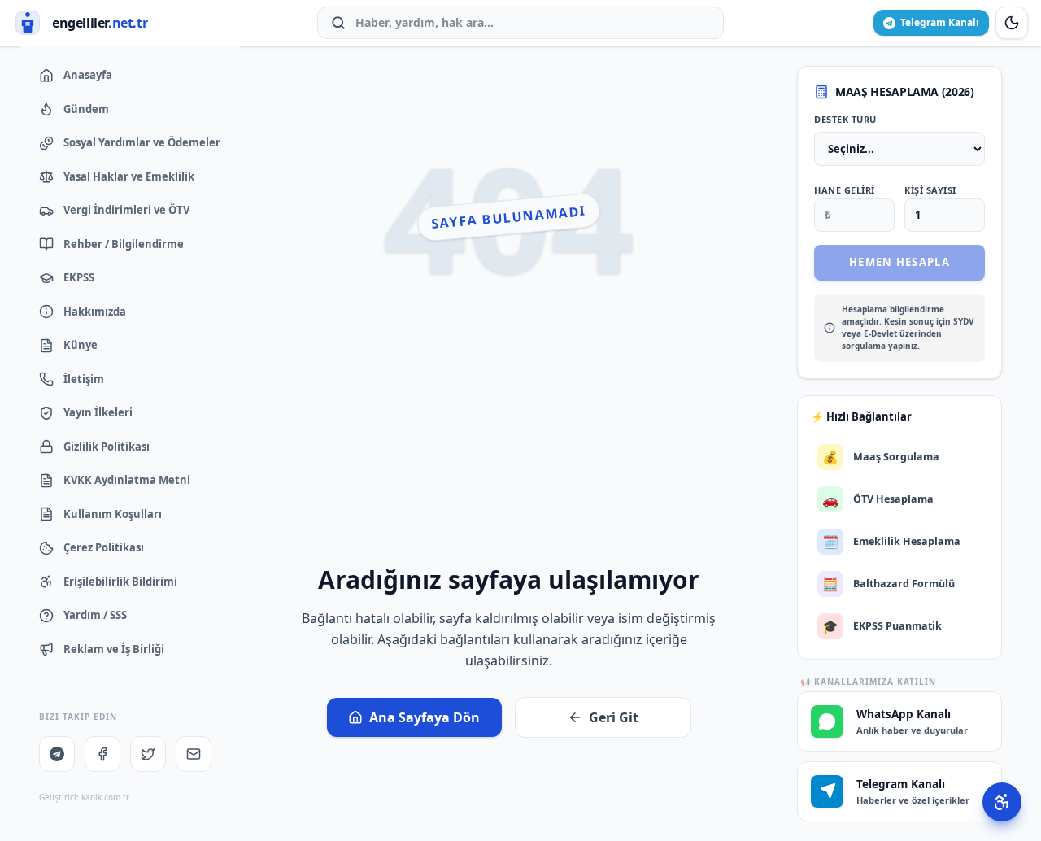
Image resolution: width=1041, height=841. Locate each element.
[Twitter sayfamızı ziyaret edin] (148, 754)
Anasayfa (87, 75)
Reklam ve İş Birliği (113, 649)
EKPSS (78, 277)
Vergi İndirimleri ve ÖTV (126, 210)
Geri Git (613, 717)
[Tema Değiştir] (1011, 23)
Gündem (86, 109)
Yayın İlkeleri (98, 412)
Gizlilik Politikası (106, 446)
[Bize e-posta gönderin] (193, 754)
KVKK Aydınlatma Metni (126, 480)
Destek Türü (845, 119)
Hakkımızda (94, 311)
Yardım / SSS (95, 615)
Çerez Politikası (103, 547)
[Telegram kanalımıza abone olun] (57, 754)
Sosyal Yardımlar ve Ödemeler (141, 142)
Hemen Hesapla (899, 262)
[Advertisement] (508, 438)
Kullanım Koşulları (112, 514)
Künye (80, 345)
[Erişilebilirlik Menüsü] (1001, 801)
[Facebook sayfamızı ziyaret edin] (102, 754)
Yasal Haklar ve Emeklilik (128, 176)
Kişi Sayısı (930, 190)
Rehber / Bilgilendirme (123, 244)
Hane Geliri (844, 190)
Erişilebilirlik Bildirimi (120, 581)
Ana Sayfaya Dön (424, 717)
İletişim (83, 379)
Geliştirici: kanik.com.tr (84, 797)
